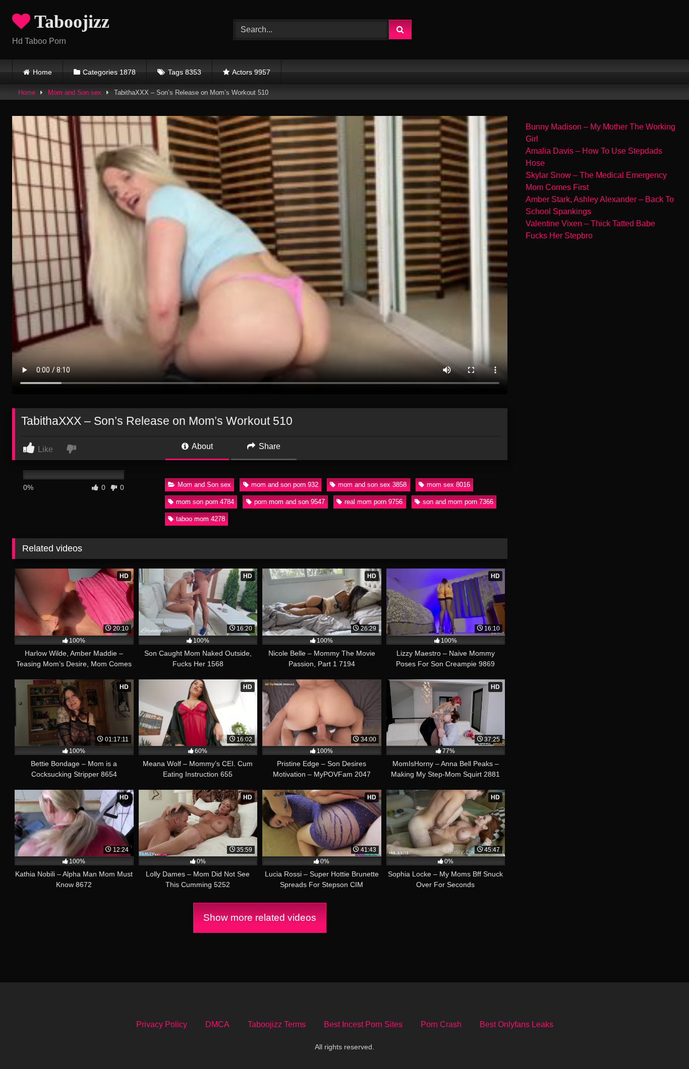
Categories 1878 (109, 72)
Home (42, 72)
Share (268, 446)
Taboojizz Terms (277, 1024)
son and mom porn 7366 (458, 502)
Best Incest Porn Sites (363, 1024)
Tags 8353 (184, 72)
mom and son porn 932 (284, 484)
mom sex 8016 (448, 484)
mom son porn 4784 (205, 502)
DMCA (217, 1024)
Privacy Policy (161, 1024)
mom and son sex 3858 (372, 484)
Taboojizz (69, 22)
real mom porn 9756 (373, 502)
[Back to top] (658, 1039)
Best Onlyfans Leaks (516, 1024)
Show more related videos (259, 917)
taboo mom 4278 (200, 519)
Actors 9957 (251, 72)
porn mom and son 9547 (289, 502)
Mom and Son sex (74, 92)
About (201, 446)
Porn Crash (441, 1024)
